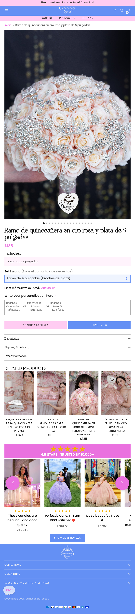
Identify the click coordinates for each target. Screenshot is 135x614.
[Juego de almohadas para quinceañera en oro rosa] (51, 393)
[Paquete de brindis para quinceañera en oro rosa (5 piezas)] (19, 393)
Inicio (7, 25)
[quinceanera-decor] (67, 10)
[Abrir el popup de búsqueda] (121, 10)
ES (114, 9)
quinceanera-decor (37, 599)
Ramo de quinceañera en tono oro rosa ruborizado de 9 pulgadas (83, 427)
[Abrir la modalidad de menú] (6, 10)
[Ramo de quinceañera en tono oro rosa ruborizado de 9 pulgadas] (83, 393)
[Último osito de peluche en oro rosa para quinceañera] (116, 393)
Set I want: (38, 271)
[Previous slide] (13, 483)
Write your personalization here (28, 295)
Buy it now (99, 325)
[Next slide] (122, 483)
